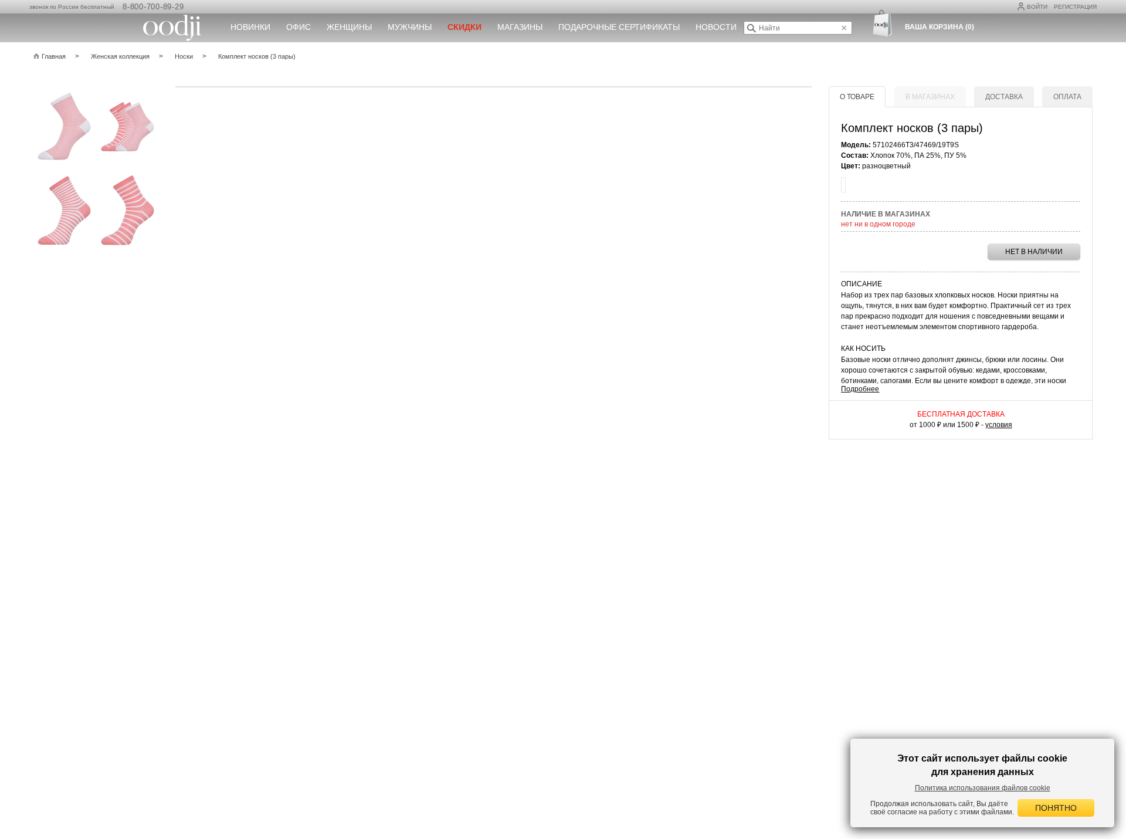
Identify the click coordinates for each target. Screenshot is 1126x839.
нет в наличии (1034, 252)
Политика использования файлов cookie (982, 788)
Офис (298, 27)
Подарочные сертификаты (619, 27)
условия (998, 425)
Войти (1037, 7)
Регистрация (1075, 7)
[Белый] (843, 184)
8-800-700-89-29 (153, 6)
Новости (716, 27)
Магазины (519, 27)
